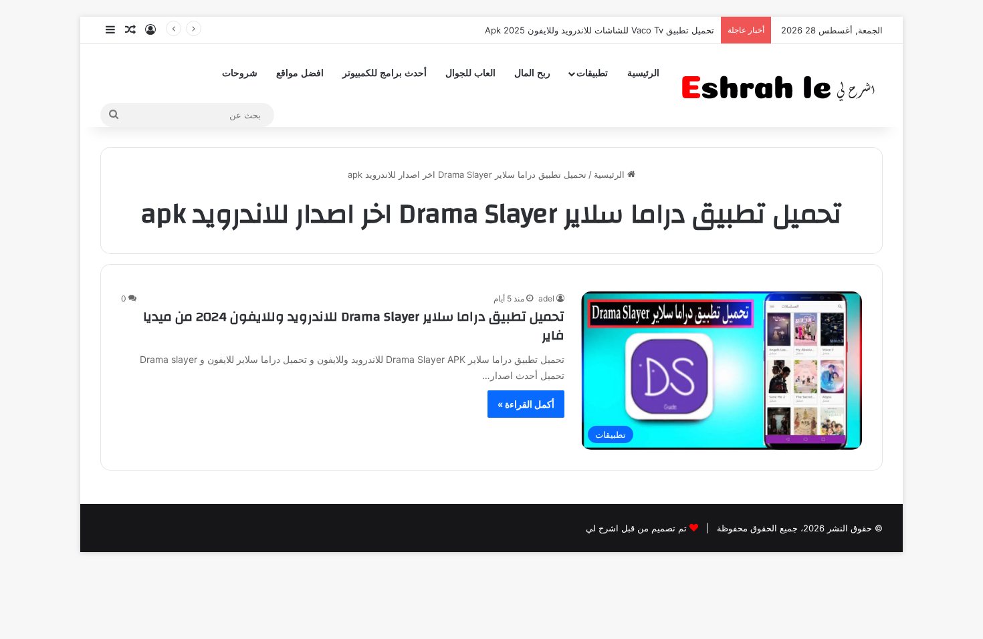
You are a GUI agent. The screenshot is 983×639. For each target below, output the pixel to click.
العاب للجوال (470, 73)
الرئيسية (643, 73)
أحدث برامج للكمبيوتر (384, 73)
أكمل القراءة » (526, 404)
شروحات (239, 73)
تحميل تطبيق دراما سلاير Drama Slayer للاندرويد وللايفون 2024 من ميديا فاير (353, 326)
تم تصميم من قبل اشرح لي (636, 528)
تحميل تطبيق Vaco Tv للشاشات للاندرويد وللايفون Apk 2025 (599, 30)
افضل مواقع (300, 73)
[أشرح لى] (782, 85)
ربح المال (532, 73)
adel (546, 298)
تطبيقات (592, 73)
